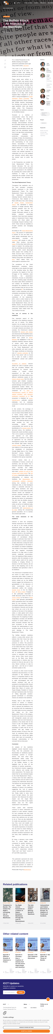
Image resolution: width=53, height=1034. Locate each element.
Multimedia (33, 1007)
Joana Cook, (6, 33)
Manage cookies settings (26, 1027)
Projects (43, 2)
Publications (28, 2)
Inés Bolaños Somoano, (21, 32)
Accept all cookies (26, 1031)
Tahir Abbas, (12, 32)
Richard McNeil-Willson (8, 34)
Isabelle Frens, (12, 33)
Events (36, 2)
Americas (44, 123)
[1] (22, 289)
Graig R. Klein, (19, 33)
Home (25, 1007)
